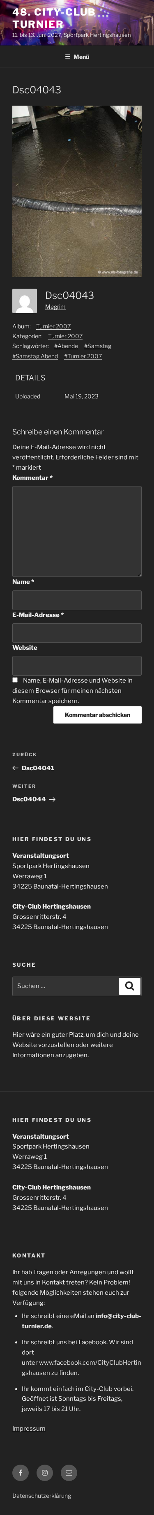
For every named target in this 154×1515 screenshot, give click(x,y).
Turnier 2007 (53, 326)
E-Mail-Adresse (38, 615)
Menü (81, 56)
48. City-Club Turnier (54, 18)
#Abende (66, 345)
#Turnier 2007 (83, 356)
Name (23, 582)
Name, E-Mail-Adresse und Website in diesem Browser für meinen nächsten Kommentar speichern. (72, 691)
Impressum (29, 1428)
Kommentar (32, 478)
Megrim (55, 306)
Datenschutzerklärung (41, 1495)
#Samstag (97, 345)
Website (24, 647)
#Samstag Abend (35, 356)
